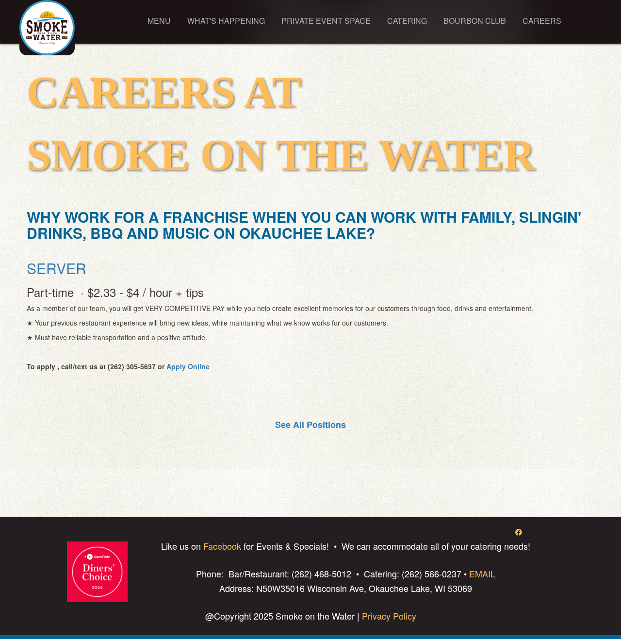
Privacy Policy (388, 615)
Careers (542, 20)
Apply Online (188, 366)
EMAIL (482, 573)
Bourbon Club (474, 20)
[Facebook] (518, 532)
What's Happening (226, 20)
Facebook (222, 546)
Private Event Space (326, 20)
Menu (159, 20)
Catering (407, 20)
